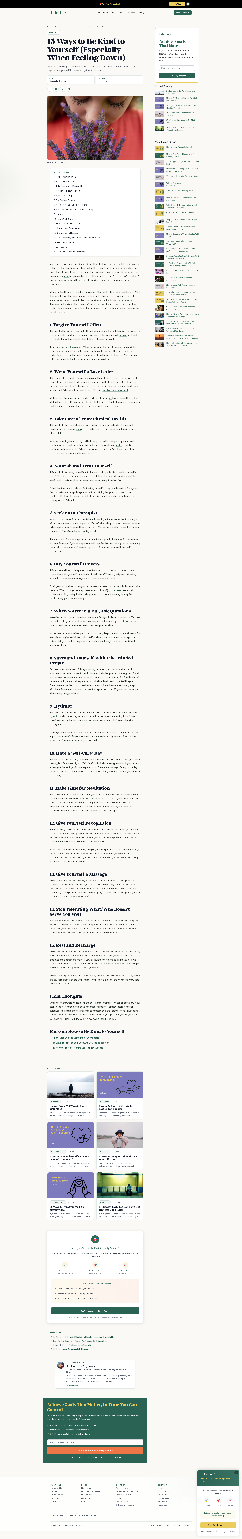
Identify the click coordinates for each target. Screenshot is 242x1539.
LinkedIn (93, 1515)
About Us (161, 1488)
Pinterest (73, 1515)
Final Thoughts (60, 247)
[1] (113, 275)
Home (49, 27)
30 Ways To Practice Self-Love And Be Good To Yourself (81, 1042)
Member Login (163, 1505)
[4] (89, 896)
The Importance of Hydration (80, 1345)
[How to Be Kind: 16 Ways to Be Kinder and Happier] (120, 1085)
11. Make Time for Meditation (67, 223)
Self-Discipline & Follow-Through (128, 1491)
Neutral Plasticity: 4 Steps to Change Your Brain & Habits (91, 1337)
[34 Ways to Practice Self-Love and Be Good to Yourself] (70, 1135)
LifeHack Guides (56, 1488)
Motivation (104, 1202)
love (100, 1018)
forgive (123, 335)
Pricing (141, 12)
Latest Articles (163, 1495)
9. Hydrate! (59, 214)
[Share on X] (62, 89)
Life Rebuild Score (57, 1491)
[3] (69, 736)
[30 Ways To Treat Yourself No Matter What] (70, 1185)
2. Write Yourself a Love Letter (68, 181)
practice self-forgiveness (69, 346)
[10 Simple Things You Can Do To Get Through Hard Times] (120, 1185)
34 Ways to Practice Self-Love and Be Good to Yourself (69, 1158)
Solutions (129, 12)
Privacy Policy (170, 1525)
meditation (88, 798)
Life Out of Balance (123, 1498)
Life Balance (54, 1498)
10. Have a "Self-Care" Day (65, 219)
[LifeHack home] (59, 12)
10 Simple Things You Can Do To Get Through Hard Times (119, 1208)
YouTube (85, 1515)
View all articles (72, 1385)
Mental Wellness (58, 1152)
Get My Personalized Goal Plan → (95, 1310)
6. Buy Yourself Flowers (64, 200)
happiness (116, 590)
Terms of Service (156, 1525)
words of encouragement (115, 390)
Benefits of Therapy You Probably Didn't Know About (86, 1341)
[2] (59, 530)
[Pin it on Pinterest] (56, 89)
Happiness (73, 27)
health (119, 445)
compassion (127, 299)
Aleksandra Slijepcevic (58, 81)
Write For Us (162, 1501)
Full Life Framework (57, 1495)
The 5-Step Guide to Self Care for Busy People (76, 1037)
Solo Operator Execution (125, 1505)
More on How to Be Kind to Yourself (70, 251)
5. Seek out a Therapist (64, 195)
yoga (78, 429)
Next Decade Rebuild (124, 1501)
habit (66, 276)
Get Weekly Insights (177, 75)
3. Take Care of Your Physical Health (70, 186)
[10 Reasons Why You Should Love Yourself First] (120, 1135)
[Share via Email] (68, 89)
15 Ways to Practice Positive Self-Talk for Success (78, 1047)
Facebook (54, 1515)
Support (161, 1508)
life (110, 398)
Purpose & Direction (123, 1495)
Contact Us (162, 1491)
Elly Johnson (62, 162)
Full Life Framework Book (90, 1491)
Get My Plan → (177, 4)
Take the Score (182, 12)
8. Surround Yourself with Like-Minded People (74, 209)
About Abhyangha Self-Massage (75, 1349)
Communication (60, 27)
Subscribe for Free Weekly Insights (95, 1450)
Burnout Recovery (122, 1488)
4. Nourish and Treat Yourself (67, 190)
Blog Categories (164, 1498)
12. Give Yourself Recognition (67, 228)
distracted (128, 621)
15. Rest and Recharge (64, 242)
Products (116, 12)
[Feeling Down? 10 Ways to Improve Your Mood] (70, 1085)
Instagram (64, 1515)
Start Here (102, 12)
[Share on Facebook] (49, 89)
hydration (54, 716)
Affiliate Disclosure (184, 1525)
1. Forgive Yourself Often (65, 176)
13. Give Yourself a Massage (66, 233)
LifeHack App (86, 1488)
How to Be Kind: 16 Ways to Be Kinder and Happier (116, 1107)
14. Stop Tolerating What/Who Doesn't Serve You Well (78, 237)
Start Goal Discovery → (218, 1525)
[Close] (188, 4)
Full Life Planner (87, 1495)
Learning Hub (86, 1498)
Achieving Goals (56, 1501)
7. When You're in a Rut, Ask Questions (70, 204)
